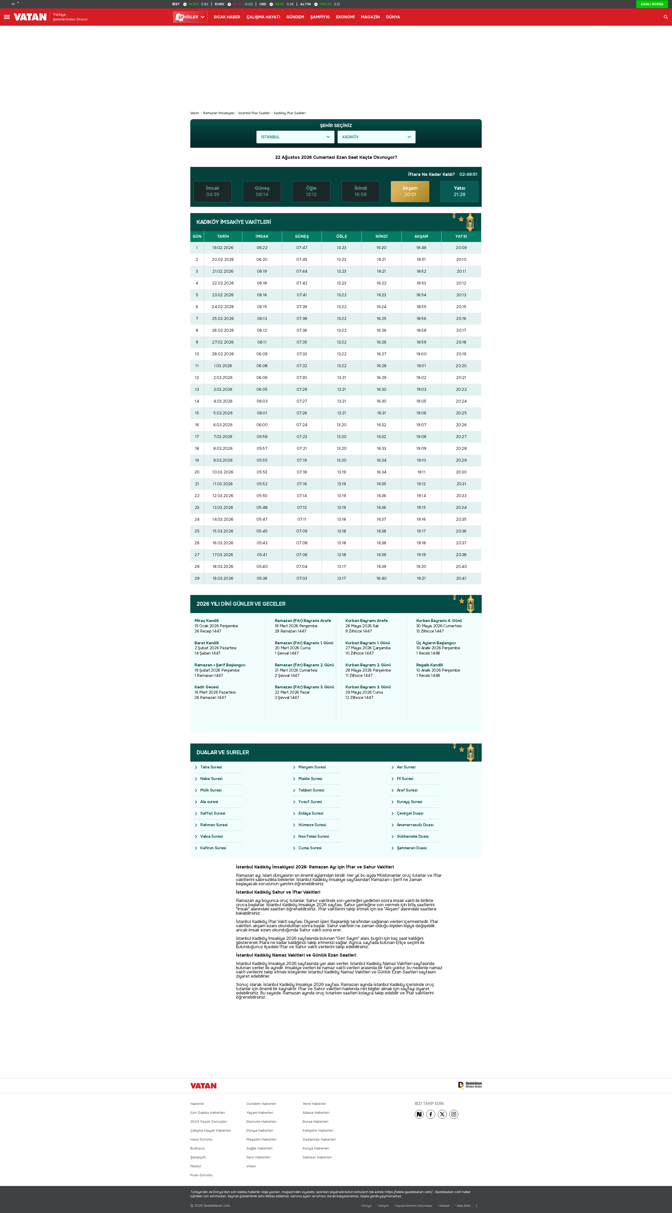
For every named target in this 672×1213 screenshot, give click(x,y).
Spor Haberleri (258, 1157)
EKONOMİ (345, 17)
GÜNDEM (295, 17)
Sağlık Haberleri (259, 1148)
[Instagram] (453, 1114)
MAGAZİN (370, 17)
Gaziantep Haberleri (319, 1139)
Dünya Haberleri (259, 1130)
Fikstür (195, 1166)
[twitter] (442, 1114)
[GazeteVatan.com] (203, 1086)
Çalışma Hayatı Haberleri (210, 1130)
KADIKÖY (350, 137)
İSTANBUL (270, 137)
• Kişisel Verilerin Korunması (413, 1205)
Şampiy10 (198, 1157)
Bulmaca (197, 1148)
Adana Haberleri (316, 1112)
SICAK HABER (227, 17)
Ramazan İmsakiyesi (218, 113)
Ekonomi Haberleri (261, 1121)
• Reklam (444, 1205)
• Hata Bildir (463, 1205)
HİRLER (188, 17)
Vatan (194, 113)
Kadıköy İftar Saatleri (290, 113)
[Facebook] (430, 1114)
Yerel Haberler (314, 1103)
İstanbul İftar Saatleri (254, 113)
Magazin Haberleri (261, 1139)
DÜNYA (393, 17)
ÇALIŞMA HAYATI (263, 17)
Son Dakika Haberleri (207, 1112)
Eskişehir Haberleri (318, 1130)
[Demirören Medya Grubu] (470, 1086)
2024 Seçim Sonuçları (208, 1121)
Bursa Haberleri (315, 1121)
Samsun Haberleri (317, 1157)
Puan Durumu (201, 1175)
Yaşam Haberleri (259, 1112)
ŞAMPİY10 (320, 17)
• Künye (365, 1205)
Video (251, 1166)
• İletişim (382, 1205)
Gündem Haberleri (261, 1103)
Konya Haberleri (316, 1148)
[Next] (419, 1114)
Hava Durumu (201, 1139)
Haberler (197, 1103)
